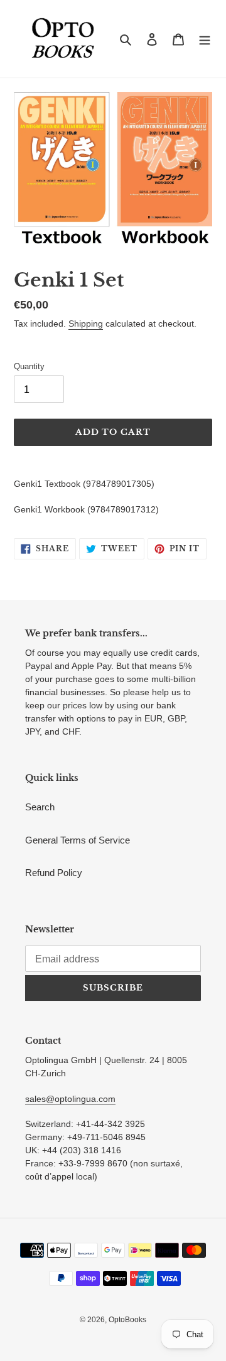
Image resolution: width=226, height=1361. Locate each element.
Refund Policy (53, 872)
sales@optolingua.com (70, 1099)
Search (40, 807)
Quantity (29, 366)
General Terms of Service (77, 840)
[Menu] (204, 39)
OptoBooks (127, 1319)
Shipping (85, 324)
